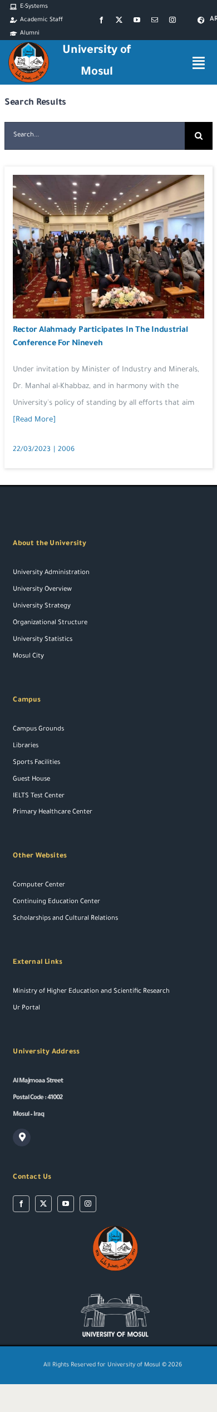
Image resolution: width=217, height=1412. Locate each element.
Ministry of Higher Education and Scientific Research (91, 992)
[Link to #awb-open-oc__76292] (199, 63)
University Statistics (42, 640)
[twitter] (119, 20)
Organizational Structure (50, 623)
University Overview (42, 590)
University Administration (51, 573)
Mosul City (28, 656)
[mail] (154, 20)
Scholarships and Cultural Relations (65, 919)
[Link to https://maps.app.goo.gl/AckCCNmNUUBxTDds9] (22, 1137)
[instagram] (172, 20)
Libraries (25, 746)
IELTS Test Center (39, 796)
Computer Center (39, 885)
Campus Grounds (38, 729)
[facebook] (101, 20)
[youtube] (137, 20)
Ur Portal (26, 1008)
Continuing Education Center (56, 902)
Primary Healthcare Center (52, 812)
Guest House (31, 779)
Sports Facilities (36, 763)
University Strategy (42, 606)
